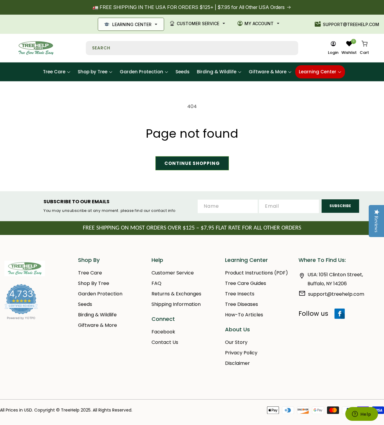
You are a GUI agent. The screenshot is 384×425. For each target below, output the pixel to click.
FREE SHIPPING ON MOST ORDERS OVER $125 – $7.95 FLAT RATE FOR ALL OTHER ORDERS (192, 228)
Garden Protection (100, 293)
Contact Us (165, 342)
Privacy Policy (241, 352)
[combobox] (192, 48)
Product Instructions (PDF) (256, 272)
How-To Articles (244, 314)
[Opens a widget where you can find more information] (361, 414)
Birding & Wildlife (97, 314)
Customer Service (198, 23)
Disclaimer (237, 363)
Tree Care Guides (245, 283)
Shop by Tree (93, 283)
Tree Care (90, 272)
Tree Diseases (241, 304)
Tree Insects (239, 293)
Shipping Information (176, 304)
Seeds (85, 304)
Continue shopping (192, 163)
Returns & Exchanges (176, 293)
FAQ (156, 283)
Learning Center (132, 24)
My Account (259, 23)
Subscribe (340, 205)
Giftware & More (97, 325)
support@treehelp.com (351, 24)
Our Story (236, 342)
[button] (364, 48)
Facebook (163, 331)
